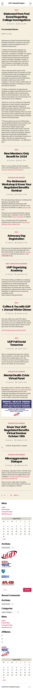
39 (11, 495)
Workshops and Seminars (16, 177)
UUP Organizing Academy (16, 269)
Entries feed (6, 509)
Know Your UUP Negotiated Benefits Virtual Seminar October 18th (16, 431)
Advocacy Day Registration (16, 237)
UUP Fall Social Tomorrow (16, 343)
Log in (3, 507)
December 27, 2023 (22, 242)
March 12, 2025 (22, 24)
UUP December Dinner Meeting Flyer (14, 330)
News (16, 10)
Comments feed (7, 511)
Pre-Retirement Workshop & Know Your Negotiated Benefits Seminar (16, 186)
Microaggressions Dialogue (16, 460)
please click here (18, 217)
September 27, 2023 (22, 440)
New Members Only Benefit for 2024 (16, 155)
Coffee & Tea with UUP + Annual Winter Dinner (16, 308)
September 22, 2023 (22, 465)
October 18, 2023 (22, 348)
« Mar (4, 539)
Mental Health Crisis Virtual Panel (16, 377)
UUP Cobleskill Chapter (16, 3)
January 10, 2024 (22, 194)
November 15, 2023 (22, 313)
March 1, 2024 (22, 160)
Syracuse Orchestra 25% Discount (12, 170)
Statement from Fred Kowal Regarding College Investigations (16, 17)
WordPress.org (7, 514)
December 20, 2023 (22, 274)
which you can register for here (21, 390)
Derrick (12, 24)
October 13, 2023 (22, 382)
